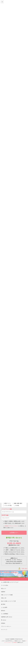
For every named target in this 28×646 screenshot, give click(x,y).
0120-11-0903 (14, 543)
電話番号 (4, 515)
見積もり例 (3, 598)
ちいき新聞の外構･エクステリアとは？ (10, 582)
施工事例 (3, 604)
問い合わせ (3, 620)
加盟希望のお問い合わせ (6, 616)
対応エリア (3, 588)
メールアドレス (6, 509)
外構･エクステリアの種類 (7, 594)
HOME (2, 579)
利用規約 (7, 526)
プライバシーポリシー (13, 526)
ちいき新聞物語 (4, 613)
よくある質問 (4, 607)
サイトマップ (4, 629)
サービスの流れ (4, 585)
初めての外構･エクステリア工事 (8, 601)
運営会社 (3, 610)
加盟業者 (3, 591)
